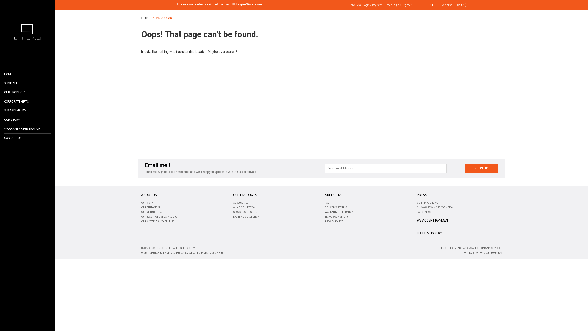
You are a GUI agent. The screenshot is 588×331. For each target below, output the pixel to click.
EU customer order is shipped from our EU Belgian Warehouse (219, 4)
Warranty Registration (339, 212)
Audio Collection (244, 207)
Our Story (147, 203)
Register (377, 5)
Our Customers (150, 207)
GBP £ (429, 5)
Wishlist (447, 5)
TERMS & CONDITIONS (336, 217)
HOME (145, 18)
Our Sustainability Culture (157, 221)
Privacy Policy (334, 221)
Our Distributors (151, 212)
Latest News (424, 212)
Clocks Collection (245, 212)
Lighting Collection (246, 217)
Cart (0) (461, 5)
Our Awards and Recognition (435, 207)
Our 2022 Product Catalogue (159, 217)
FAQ (327, 203)
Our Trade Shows (427, 203)
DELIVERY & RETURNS (336, 207)
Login (366, 5)
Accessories (240, 203)
